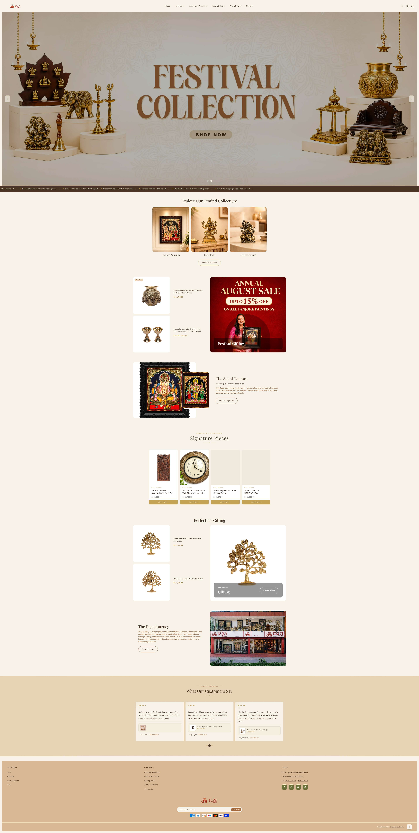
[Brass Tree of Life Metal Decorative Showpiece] (151, 543)
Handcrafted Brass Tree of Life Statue (188, 578)
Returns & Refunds (151, 776)
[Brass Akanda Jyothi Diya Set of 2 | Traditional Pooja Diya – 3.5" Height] (151, 334)
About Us (10, 776)
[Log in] (407, 6)
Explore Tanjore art (226, 401)
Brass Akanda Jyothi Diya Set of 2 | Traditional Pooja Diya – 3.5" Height (187, 330)
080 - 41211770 (290, 781)
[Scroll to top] (409, 827)
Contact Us (148, 789)
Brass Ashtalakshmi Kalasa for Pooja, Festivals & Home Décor (187, 291)
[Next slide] (411, 98)
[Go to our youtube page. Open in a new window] (298, 787)
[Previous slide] (7, 98)
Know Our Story (148, 649)
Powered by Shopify (397, 827)
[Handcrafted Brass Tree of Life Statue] (151, 582)
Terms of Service (151, 785)
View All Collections (209, 263)
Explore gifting (269, 590)
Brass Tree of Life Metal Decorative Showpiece (187, 540)
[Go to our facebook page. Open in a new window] (284, 787)
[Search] (402, 6)
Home (9, 772)
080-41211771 (303, 781)
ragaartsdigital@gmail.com (297, 772)
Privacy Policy (149, 781)
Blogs (9, 785)
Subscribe (236, 809)
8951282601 (298, 776)
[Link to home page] (209, 800)
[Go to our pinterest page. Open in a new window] (305, 787)
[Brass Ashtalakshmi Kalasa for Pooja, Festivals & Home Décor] (151, 295)
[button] (208, 181)
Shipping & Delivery (152, 772)
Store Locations (13, 781)
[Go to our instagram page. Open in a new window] (291, 787)
